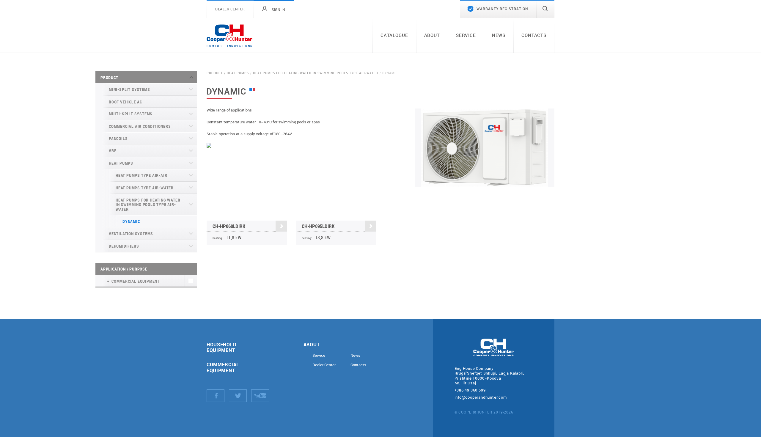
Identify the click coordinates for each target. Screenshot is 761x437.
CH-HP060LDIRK (229, 226)
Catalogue (394, 35)
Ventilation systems (131, 233)
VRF (112, 150)
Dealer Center (324, 364)
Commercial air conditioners (140, 126)
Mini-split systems (129, 89)
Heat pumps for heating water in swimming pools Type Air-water (148, 204)
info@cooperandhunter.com (481, 397)
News (498, 35)
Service (466, 35)
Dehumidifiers (124, 246)
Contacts (533, 35)
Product (109, 77)
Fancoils (118, 138)
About (432, 35)
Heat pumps (121, 163)
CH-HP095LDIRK (318, 226)
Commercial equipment (223, 367)
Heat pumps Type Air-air (141, 175)
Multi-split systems (130, 114)
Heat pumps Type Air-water (145, 188)
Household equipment (221, 347)
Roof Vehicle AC (125, 102)
